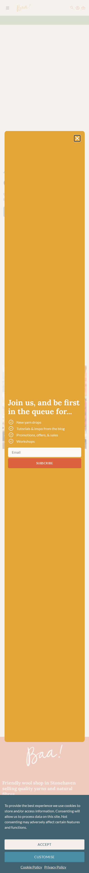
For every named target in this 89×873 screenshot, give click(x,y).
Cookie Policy (31, 867)
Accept (44, 844)
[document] (44, 436)
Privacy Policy (55, 867)
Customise (44, 857)
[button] (77, 138)
